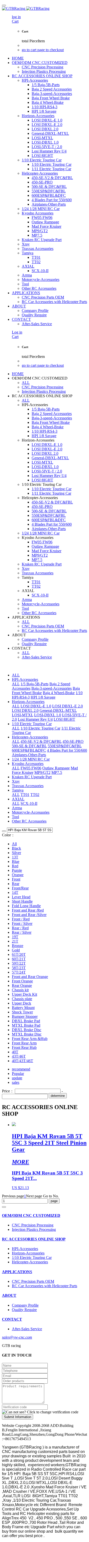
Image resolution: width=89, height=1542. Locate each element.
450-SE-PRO (73, 741)
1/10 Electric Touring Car (32, 724)
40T (15, 1052)
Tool (15, 817)
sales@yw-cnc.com (17, 1337)
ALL (26, 383)
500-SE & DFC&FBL (29, 746)
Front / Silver (22, 923)
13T (15, 857)
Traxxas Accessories (28, 786)
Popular (18, 1073)
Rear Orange (22, 985)
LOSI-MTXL (22, 715)
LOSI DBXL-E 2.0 (67, 706)
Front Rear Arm (24, 1043)
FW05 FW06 (31, 768)
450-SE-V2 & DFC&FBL (41, 741)
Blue (15, 861)
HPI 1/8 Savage (43, 697)
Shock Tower (22, 1012)
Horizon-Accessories (28, 702)
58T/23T (19, 968)
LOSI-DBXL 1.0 (47, 715)
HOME (18, 58)
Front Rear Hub (24, 1047)
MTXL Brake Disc (27, 1034)
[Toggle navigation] (4, 5)
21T (15, 941)
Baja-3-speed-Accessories (51, 688)
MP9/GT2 (42, 772)
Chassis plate (22, 999)
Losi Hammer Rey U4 (35, 719)
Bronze (17, 946)
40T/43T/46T (22, 1061)
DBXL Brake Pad (26, 1021)
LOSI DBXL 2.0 (25, 710)
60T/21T (19, 959)
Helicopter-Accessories (30, 737)
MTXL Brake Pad (26, 1025)
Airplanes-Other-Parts (29, 755)
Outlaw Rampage (56, 768)
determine (58, 1096)
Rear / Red (20, 928)
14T (15, 892)
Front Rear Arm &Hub (29, 1039)
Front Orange (22, 981)
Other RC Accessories (29, 821)
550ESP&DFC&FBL (65, 746)
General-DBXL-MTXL (58, 710)
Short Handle (22, 901)
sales (15, 1082)
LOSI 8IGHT (64, 719)
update (17, 1078)
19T (15, 937)
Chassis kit (20, 990)
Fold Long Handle (26, 906)
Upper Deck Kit (24, 994)
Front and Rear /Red (28, 910)
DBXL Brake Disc (26, 1030)
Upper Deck (21, 1003)
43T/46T (19, 1056)
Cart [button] (15, 21)
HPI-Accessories (25, 679)
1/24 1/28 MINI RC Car (31, 759)
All (14, 844)
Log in (17, 332)
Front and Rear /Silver (29, 915)
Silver (16, 853)
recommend (21, 1069)
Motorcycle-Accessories (30, 812)
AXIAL (18, 799)
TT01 (25, 795)
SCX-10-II (29, 803)
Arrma (17, 808)
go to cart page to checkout (43, 50)
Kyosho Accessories (28, 764)
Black (16, 848)
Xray (16, 781)
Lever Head (21, 897)
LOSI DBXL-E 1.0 (36, 706)
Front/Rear (20, 888)
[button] (40, 1412)
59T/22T (19, 963)
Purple (17, 870)
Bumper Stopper (25, 1016)
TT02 (34, 795)
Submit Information (17, 1417)
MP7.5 (56, 772)
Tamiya (17, 790)
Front (16, 879)
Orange (17, 875)
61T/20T (19, 954)
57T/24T (19, 972)
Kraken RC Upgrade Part (32, 777)
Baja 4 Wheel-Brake (59, 693)
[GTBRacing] (44, 8)
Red (15, 866)
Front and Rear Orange (30, 977)
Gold (16, 950)
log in (16, 17)
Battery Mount (23, 1008)
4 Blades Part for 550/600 (67, 750)
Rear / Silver (21, 932)
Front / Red (21, 919)
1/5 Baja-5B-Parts (34, 684)
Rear (15, 884)
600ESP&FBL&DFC (29, 750)
